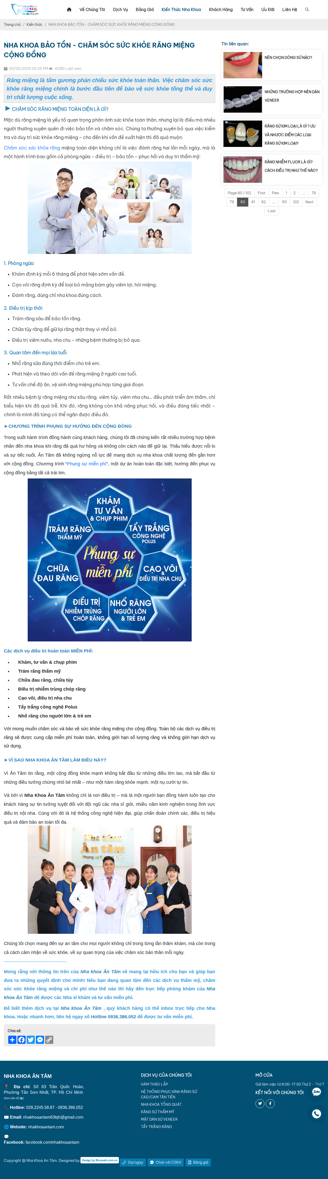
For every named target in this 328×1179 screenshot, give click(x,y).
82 (263, 202)
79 (232, 202)
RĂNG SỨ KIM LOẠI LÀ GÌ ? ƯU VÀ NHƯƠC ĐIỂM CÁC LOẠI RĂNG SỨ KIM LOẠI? (290, 135)
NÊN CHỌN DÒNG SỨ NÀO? (288, 57)
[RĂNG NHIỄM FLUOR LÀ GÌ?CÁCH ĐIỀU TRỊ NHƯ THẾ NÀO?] (242, 169)
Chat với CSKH (168, 1162)
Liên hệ (289, 9)
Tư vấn (247, 9)
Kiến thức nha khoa (181, 9)
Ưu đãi (267, 9)
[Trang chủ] (69, 9)
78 (314, 193)
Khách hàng (221, 9)
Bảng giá (145, 9)
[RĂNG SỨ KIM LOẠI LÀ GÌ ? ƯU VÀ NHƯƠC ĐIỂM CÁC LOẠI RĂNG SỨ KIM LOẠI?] (242, 134)
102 (296, 202)
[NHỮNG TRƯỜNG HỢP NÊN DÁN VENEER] (242, 99)
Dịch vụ (120, 9)
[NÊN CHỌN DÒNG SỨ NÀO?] (242, 65)
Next (309, 202)
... (303, 193)
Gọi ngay (135, 1162)
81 (253, 202)
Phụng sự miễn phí (86, 463)
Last (272, 211)
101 (284, 202)
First (261, 193)
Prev (275, 193)
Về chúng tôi (92, 9)
